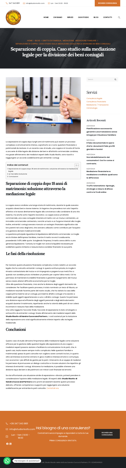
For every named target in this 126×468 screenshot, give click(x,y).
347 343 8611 (14, 3)
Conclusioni (13, 176)
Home (46, 17)
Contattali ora (53, 388)
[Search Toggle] (119, 17)
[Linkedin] (10, 443)
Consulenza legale (94, 98)
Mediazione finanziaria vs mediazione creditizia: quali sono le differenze (102, 174)
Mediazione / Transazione (98, 105)
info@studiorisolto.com (35, 3)
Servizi (70, 17)
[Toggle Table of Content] (75, 165)
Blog (96, 17)
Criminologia (92, 108)
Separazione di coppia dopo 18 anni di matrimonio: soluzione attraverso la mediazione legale (43, 170)
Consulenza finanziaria (96, 101)
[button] (7, 461)
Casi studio (83, 17)
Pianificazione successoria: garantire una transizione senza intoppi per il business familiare (102, 131)
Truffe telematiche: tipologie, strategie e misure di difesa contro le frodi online (101, 188)
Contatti (107, 17)
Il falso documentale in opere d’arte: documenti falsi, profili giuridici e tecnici (101, 146)
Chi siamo (57, 17)
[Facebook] (7, 443)
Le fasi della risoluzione (18, 174)
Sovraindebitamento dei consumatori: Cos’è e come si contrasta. (100, 160)
